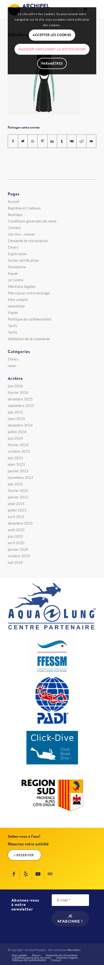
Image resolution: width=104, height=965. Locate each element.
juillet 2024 (17, 431)
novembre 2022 (20, 477)
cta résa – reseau (21, 234)
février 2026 (18, 392)
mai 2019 (15, 562)
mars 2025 (16, 418)
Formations (17, 267)
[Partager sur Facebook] (13, 141)
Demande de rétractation (28, 240)
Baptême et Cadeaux (24, 208)
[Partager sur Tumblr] (62, 141)
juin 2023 (15, 458)
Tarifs (12, 325)
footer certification (23, 260)
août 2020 (16, 530)
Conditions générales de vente (32, 221)
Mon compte (18, 299)
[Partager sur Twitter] (23, 141)
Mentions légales (22, 286)
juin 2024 (15, 438)
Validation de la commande (29, 339)
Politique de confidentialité (29, 319)
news (12, 365)
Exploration (17, 254)
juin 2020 (15, 536)
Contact (14, 227)
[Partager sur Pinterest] (42, 141)
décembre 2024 (20, 425)
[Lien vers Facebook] (14, 874)
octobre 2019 (19, 556)
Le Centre (15, 280)
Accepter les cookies (52, 35)
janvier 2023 (18, 471)
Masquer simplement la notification (52, 49)
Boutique (15, 214)
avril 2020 (16, 543)
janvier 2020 (18, 549)
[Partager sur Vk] (71, 141)
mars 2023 (16, 464)
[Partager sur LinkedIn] (52, 141)
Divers (13, 247)
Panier (13, 312)
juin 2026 (15, 386)
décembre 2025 (20, 399)
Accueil (13, 201)
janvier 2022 (18, 497)
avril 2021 (16, 516)
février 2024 (18, 445)
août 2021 (16, 503)
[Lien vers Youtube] (38, 874)
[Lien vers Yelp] (26, 874)
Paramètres (52, 63)
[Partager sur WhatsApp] (32, 141)
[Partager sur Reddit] (81, 141)
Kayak (13, 273)
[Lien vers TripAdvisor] (50, 874)
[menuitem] (19, 955)
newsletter (16, 306)
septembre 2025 (21, 405)
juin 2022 (15, 484)
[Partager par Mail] (91, 141)
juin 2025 (15, 412)
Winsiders (74, 949)
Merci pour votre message (29, 293)
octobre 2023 (19, 451)
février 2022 (18, 490)
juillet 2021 (17, 510)
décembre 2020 (20, 523)
